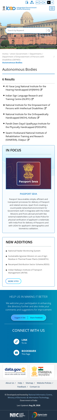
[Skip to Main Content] (27, 2)
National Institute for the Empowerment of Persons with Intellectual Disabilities (28, 106)
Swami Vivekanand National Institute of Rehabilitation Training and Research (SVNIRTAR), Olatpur (26, 136)
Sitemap (29, 383)
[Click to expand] (4, 105)
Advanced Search (45, 36)
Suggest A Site (19, 317)
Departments (36, 53)
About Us (10, 383)
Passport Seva (28, 193)
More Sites (13, 281)
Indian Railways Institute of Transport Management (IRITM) (25, 271)
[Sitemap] (32, 2)
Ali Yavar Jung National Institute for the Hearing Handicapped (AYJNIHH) (26, 88)
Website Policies (44, 383)
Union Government (19, 53)
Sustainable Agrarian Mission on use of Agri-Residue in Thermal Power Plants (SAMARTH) (28, 257)
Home (5, 53)
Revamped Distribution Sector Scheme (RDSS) (28, 264)
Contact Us (35, 386)
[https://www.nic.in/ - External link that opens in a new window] (18, 415)
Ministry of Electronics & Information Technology (28, 397)
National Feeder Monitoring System (24, 250)
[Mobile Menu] (52, 8)
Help (20, 383)
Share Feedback (36, 317)
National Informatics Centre (40, 394)
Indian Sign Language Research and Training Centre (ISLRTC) (24, 97)
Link (24, 340)
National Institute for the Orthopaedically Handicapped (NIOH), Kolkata (27, 116)
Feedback (21, 386)
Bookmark (29, 351)
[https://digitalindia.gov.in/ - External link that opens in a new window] (39, 415)
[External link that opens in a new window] (28, 173)
